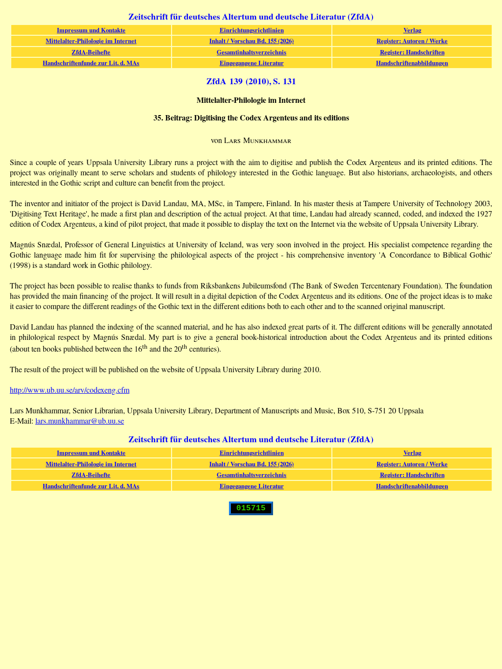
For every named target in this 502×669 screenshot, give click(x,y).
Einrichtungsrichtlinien (252, 29)
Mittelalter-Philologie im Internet (91, 40)
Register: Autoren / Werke (412, 40)
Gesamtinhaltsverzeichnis (251, 52)
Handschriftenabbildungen (412, 62)
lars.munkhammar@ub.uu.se (79, 420)
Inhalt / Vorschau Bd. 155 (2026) (251, 40)
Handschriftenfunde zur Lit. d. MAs (91, 62)
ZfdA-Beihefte (91, 52)
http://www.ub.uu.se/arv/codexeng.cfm (69, 389)
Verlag (412, 29)
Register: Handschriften (412, 52)
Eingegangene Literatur (252, 62)
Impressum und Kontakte (91, 29)
